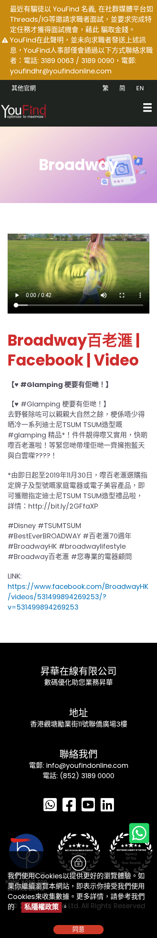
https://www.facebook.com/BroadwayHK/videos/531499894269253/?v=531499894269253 (78, 597)
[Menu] (147, 107)
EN (140, 88)
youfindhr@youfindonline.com (61, 71)
